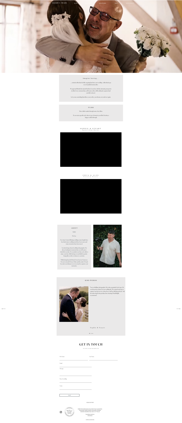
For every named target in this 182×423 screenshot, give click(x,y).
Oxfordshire (99, 410)
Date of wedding (63, 378)
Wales (101, 408)
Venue (61, 385)
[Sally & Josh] (92, 333)
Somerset (87, 408)
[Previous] (4, 309)
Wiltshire (86, 410)
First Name (62, 356)
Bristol (93, 408)
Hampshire (82, 411)
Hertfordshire (86, 411)
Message (61, 368)
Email (61, 363)
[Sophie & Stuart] (89, 333)
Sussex (90, 411)
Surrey (93, 411)
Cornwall (98, 408)
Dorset (95, 408)
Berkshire (89, 410)
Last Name (91, 356)
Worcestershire (94, 410)
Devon (90, 408)
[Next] (178, 309)
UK (95, 411)
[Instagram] (61, 412)
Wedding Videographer (81, 408)
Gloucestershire (81, 410)
